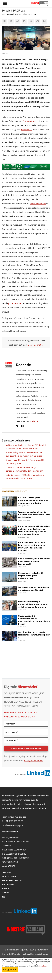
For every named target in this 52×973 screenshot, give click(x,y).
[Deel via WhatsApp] (17, 21)
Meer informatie (35, 344)
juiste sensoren (15, 303)
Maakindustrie (9, 866)
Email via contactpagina (12, 825)
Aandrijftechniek (10, 837)
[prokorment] (26, 167)
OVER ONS (6, 872)
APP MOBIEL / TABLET (12, 880)
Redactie (34, 421)
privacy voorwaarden (33, 760)
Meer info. (43, 966)
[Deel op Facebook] (37, 21)
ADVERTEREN (8, 884)
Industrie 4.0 (26, 129)
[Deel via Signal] (31, 21)
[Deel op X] (11, 21)
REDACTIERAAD (9, 876)
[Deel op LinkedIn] (4, 21)
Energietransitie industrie (15, 858)
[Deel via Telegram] (24, 21)
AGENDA (5, 888)
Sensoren (6, 845)
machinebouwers (38, 203)
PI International (30, 121)
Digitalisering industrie (14, 854)
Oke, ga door (9, 969)
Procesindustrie (10, 862)
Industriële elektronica (14, 849)
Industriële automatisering (16, 841)
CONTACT (6, 892)
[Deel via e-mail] (44, 21)
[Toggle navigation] (5, 3)
